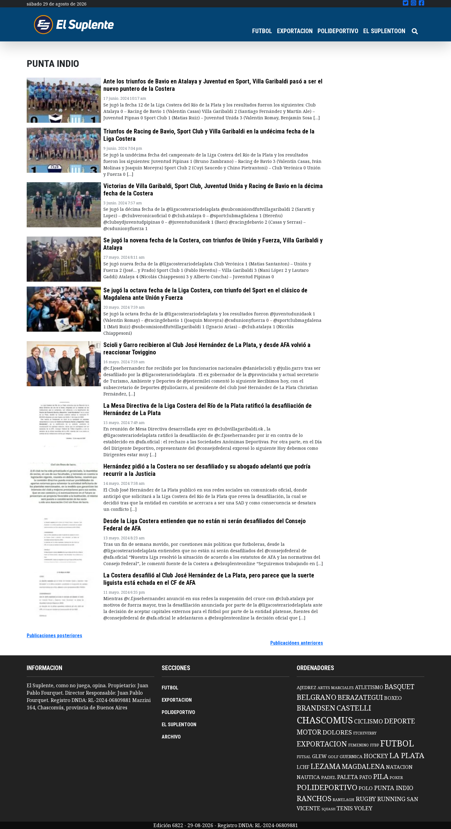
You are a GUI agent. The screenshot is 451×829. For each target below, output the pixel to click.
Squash (328, 809)
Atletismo (369, 687)
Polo (366, 788)
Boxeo (393, 697)
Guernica (351, 756)
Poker (396, 777)
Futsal (304, 756)
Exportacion (322, 744)
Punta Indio (393, 788)
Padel (328, 777)
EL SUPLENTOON (384, 31)
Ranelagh (343, 799)
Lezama (325, 766)
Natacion (399, 766)
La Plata (406, 755)
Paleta (347, 777)
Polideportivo (327, 787)
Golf (333, 756)
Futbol (397, 743)
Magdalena (363, 766)
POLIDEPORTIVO (338, 31)
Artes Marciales (336, 687)
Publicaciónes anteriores (296, 643)
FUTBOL (262, 31)
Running (391, 799)
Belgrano (316, 697)
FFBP (374, 745)
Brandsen (316, 708)
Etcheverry (364, 733)
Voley (363, 808)
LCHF (303, 767)
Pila (380, 776)
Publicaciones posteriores (54, 635)
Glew (319, 756)
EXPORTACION (295, 31)
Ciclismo (368, 721)
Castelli (354, 708)
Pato (365, 777)
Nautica (308, 777)
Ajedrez (306, 687)
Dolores (337, 732)
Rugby (366, 798)
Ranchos (314, 798)
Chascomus (325, 720)
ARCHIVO (171, 737)
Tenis (345, 808)
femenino (358, 744)
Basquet (399, 686)
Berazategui (360, 697)
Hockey (376, 756)
